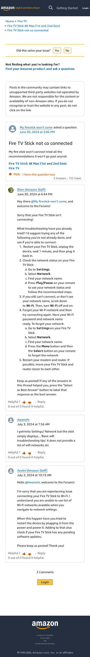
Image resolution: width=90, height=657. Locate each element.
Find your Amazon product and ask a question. (40, 69)
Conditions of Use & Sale (45, 635)
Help (45, 640)
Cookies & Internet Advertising (45, 643)
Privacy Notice (45, 638)
